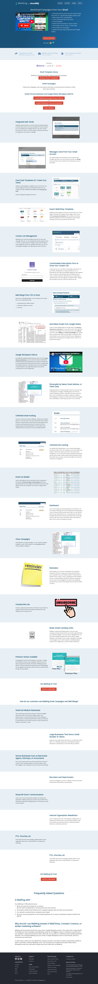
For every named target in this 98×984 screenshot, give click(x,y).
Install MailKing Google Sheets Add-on (49, 98)
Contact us (31, 961)
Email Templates (51, 963)
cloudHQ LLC (42, 980)
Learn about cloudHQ (46, 55)
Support (67, 3)
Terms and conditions (34, 967)
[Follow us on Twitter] (18, 959)
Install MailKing (49, 38)
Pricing (60, 3)
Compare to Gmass (70, 959)
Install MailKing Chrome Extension (49, 103)
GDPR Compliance (33, 973)
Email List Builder (28, 482)
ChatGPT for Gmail (51, 967)
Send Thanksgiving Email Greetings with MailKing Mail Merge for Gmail (74, 965)
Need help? (31, 959)
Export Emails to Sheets (52, 959)
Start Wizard (49, 108)
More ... (49, 973)
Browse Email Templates (49, 78)
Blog (16, 968)
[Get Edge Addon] (53, 43)
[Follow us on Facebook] (21, 959)
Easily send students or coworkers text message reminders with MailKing (74, 970)
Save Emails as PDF (52, 961)
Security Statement (33, 971)
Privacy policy (32, 969)
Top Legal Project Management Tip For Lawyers (74, 974)
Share (74, 3)
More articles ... (69, 977)
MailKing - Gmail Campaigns (53, 965)
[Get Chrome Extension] (50, 43)
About (16, 973)
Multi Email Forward (52, 969)
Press (16, 971)
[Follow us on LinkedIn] (16, 959)
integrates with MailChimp (60, 216)
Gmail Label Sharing (52, 971)
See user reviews (68, 55)
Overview (17, 964)
